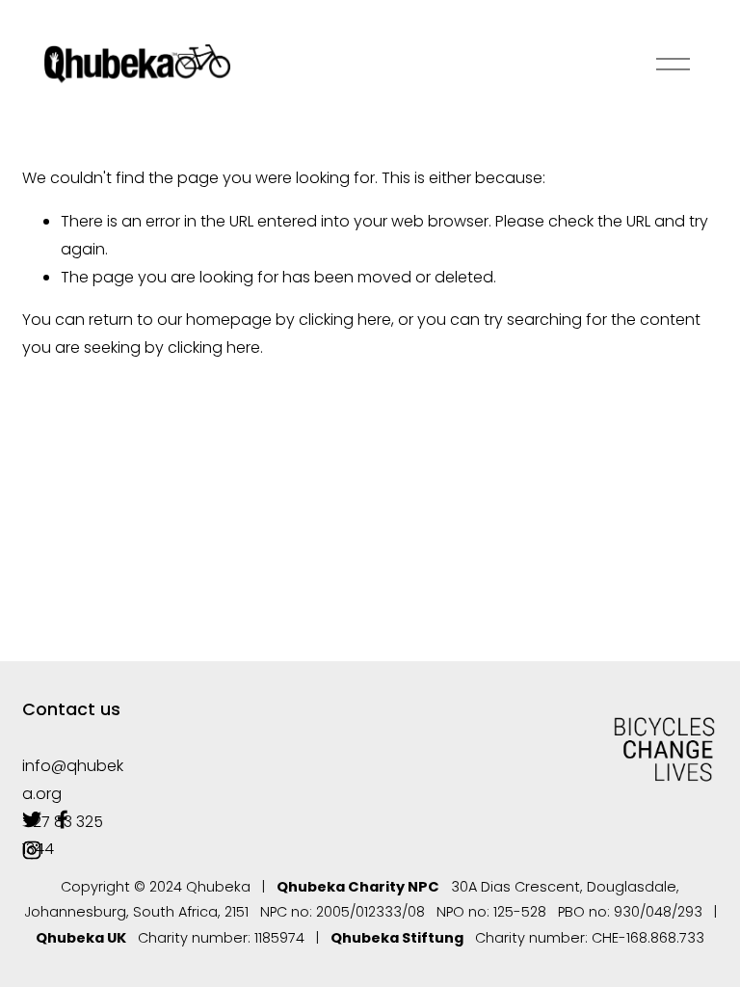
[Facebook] (62, 819)
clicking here (345, 319)
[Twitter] (31, 819)
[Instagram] (31, 850)
